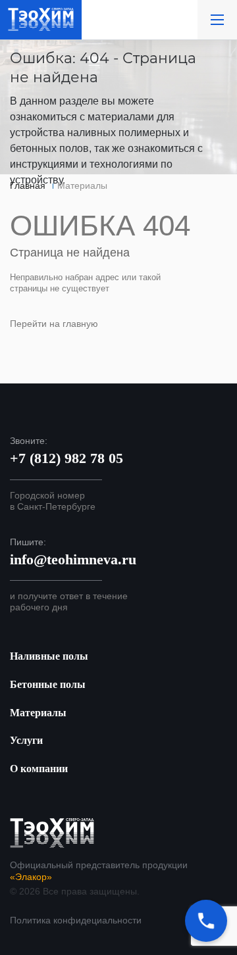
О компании (39, 768)
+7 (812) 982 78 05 (66, 458)
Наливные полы (49, 656)
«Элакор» (31, 876)
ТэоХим (41, 20)
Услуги (26, 740)
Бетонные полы (48, 684)
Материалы (38, 712)
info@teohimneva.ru (73, 559)
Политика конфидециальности (76, 920)
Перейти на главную (54, 323)
